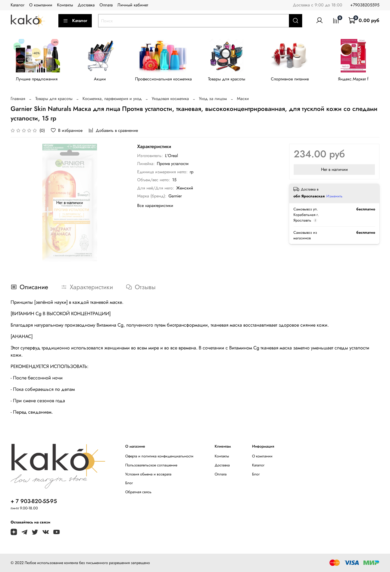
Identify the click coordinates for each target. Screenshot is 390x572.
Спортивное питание (290, 79)
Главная (18, 99)
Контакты (65, 5)
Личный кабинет (133, 5)
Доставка (86, 5)
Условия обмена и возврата (148, 474)
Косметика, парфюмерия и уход (112, 99)
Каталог (17, 5)
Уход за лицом (213, 99)
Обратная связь (138, 492)
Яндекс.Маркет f (353, 79)
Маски (243, 99)
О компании (40, 5)
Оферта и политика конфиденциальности (159, 456)
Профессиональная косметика (163, 79)
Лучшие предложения (37, 79)
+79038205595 (364, 5)
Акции (100, 79)
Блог (129, 483)
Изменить (334, 196)
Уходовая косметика (170, 99)
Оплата (106, 5)
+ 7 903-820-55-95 (34, 501)
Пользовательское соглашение (151, 465)
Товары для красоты (226, 79)
